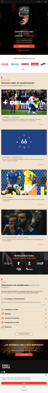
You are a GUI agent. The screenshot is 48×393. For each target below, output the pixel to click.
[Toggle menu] (45, 1)
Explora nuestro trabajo (24, 50)
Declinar (24, 386)
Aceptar (24, 383)
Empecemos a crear (24, 46)
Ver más (40, 124)
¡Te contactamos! (24, 354)
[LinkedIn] (4, 372)
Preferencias (24, 390)
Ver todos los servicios (24, 333)
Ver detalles (43, 304)
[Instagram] (2, 372)
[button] (46, 375)
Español (38, 1)
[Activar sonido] (44, 112)
